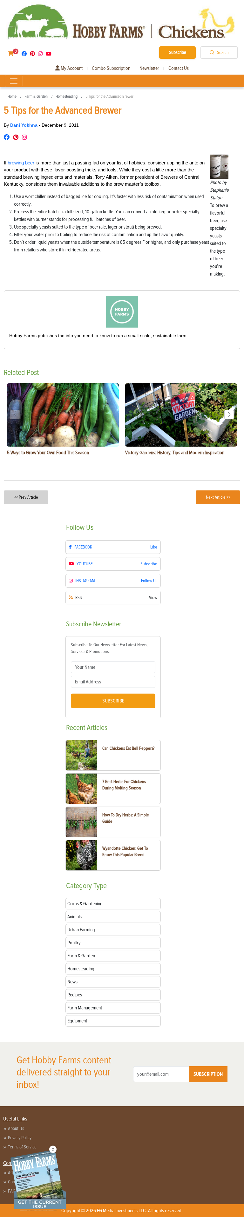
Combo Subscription (111, 68)
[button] (229, 414)
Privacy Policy (19, 1138)
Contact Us (178, 68)
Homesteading (67, 96)
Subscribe (177, 52)
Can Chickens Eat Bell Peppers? (128, 748)
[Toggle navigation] (14, 81)
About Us (16, 1128)
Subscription (208, 1074)
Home (12, 96)
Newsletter (149, 68)
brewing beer (21, 162)
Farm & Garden (36, 96)
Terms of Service (22, 1147)
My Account (71, 68)
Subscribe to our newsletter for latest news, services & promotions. (109, 648)
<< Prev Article (26, 497)
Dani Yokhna (24, 125)
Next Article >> (218, 497)
